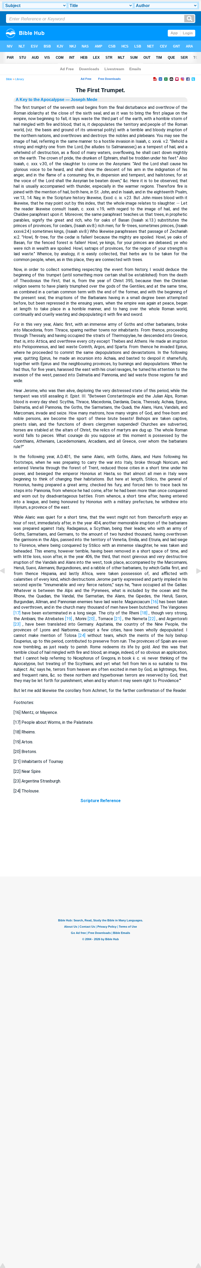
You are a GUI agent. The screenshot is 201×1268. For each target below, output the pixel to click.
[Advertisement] (100, 845)
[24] (82, 635)
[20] (91, 618)
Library (19, 79)
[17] (17, 613)
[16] (154, 601)
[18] (144, 613)
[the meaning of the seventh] (6, 582)
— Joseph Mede (80, 99)
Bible (9, 79)
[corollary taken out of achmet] (194, 582)
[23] (17, 624)
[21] (117, 618)
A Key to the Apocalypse (40, 99)
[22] (151, 618)
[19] (68, 618)
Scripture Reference (100, 800)
